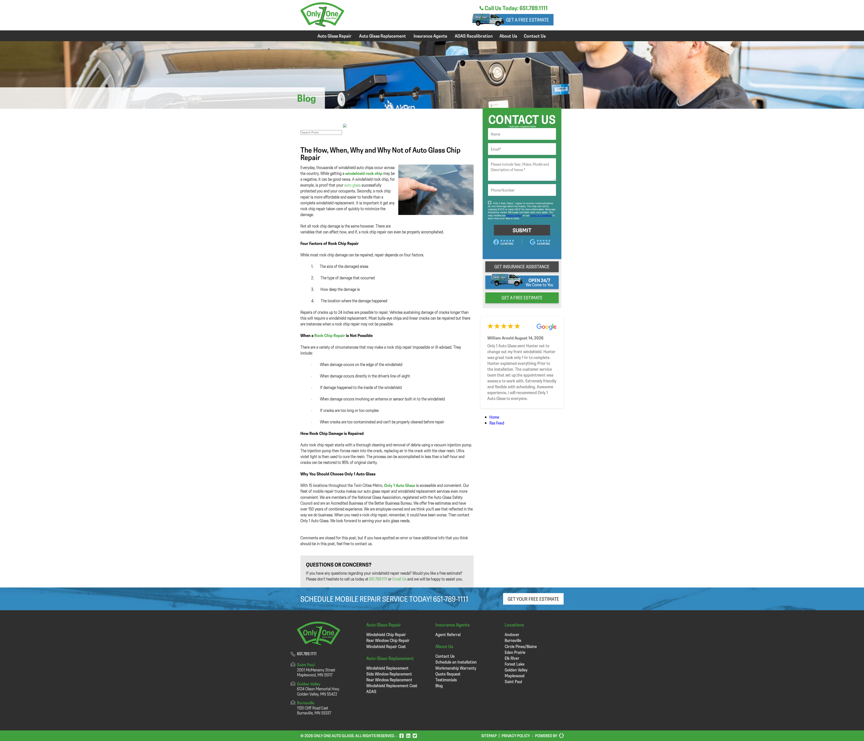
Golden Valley (516, 670)
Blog (439, 685)
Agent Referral (448, 634)
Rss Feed (496, 423)
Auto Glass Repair (334, 36)
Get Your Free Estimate (533, 599)
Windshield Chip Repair (386, 634)
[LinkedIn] (408, 736)
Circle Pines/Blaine (521, 646)
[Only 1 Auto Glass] (322, 25)
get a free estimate (522, 297)
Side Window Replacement (389, 674)
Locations (514, 624)
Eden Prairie (515, 652)
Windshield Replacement (387, 668)
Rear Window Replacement (389, 679)
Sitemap (489, 735)
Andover (512, 634)
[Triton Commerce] (560, 736)
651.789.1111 (378, 579)
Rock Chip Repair (329, 335)
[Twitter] (414, 736)
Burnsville (513, 640)
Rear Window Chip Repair (388, 640)
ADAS (371, 691)
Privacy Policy (516, 735)
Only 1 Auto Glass (399, 485)
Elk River (512, 658)
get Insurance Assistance (521, 266)
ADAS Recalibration (474, 36)
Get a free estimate (527, 20)
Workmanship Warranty (455, 668)
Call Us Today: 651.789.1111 (516, 8)
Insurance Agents (430, 36)
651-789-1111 (450, 598)
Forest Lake (514, 664)
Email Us (399, 579)
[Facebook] (401, 736)
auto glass (352, 185)
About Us (508, 36)
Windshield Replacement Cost (391, 685)
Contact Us (535, 36)
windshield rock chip (363, 173)
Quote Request (448, 674)
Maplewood (514, 675)
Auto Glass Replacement (382, 36)
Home (494, 417)
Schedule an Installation (456, 662)
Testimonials (446, 679)
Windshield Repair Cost (386, 646)
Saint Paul (513, 681)
